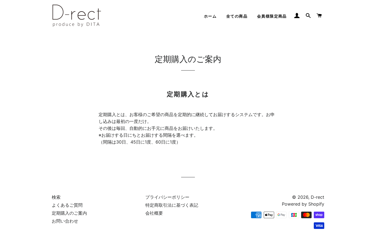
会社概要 (154, 213)
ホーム (210, 16)
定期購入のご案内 (69, 213)
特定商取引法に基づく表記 (171, 205)
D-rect (317, 197)
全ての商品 (236, 16)
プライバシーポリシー (167, 197)
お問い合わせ (65, 221)
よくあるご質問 (67, 205)
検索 (56, 197)
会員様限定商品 (272, 16)
